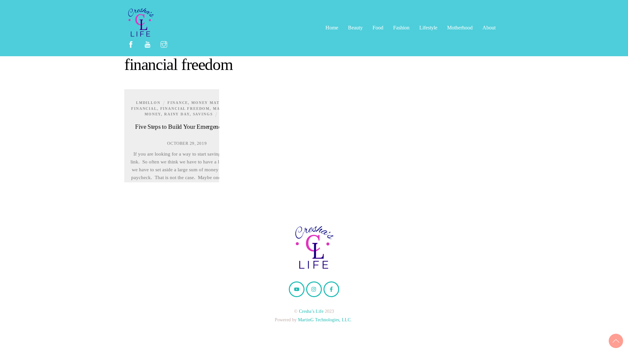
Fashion (401, 27)
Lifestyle (428, 27)
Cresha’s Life (311, 311)
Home (331, 27)
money (153, 114)
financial (144, 108)
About (489, 27)
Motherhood (460, 27)
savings (203, 114)
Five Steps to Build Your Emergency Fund (187, 126)
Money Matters (211, 103)
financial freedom (185, 108)
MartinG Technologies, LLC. (325, 319)
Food (378, 27)
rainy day (177, 114)
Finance (177, 103)
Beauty (355, 27)
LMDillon (148, 103)
